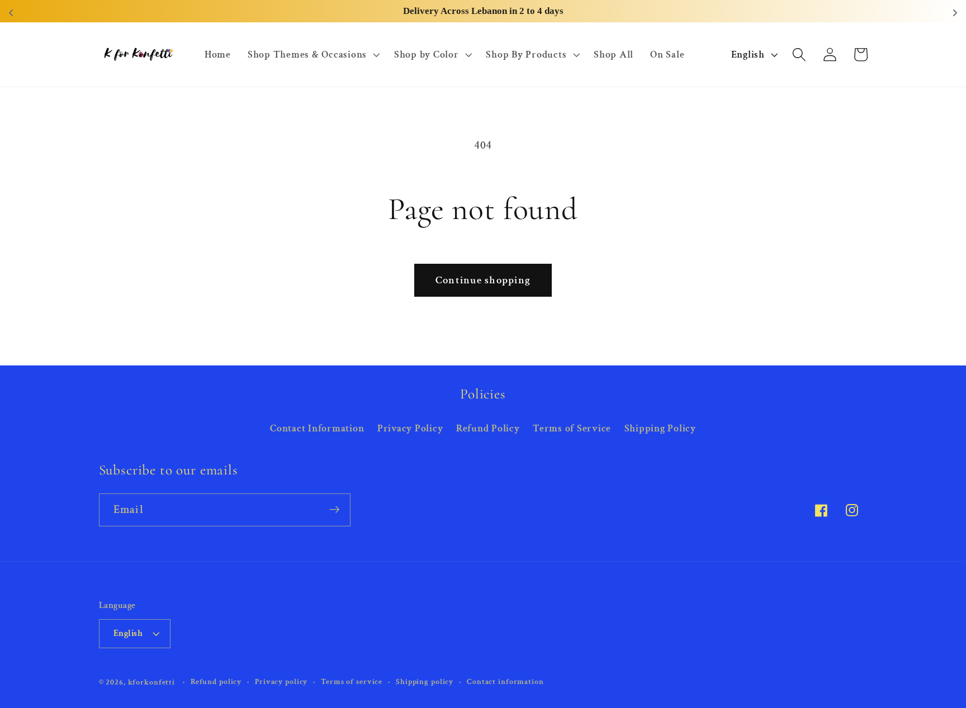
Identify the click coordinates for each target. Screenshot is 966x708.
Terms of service (351, 681)
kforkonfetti (152, 682)
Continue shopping (483, 280)
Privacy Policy (410, 428)
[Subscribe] (334, 509)
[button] (312, 54)
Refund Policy (488, 428)
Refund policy (216, 681)
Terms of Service (572, 428)
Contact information (505, 681)
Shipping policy (424, 681)
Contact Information (317, 428)
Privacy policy (281, 681)
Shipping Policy (660, 428)
